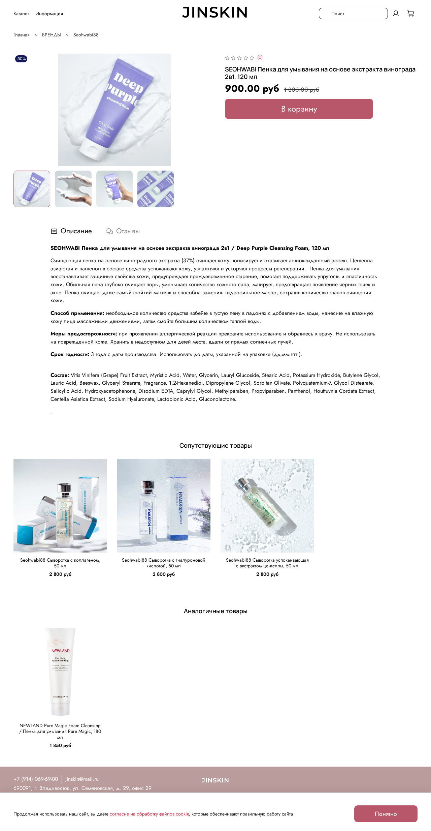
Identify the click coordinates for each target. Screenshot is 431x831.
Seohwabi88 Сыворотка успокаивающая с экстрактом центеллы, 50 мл (267, 562)
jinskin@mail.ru (82, 779)
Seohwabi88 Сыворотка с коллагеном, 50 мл (60, 562)
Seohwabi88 (86, 34)
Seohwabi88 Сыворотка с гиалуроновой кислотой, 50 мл (163, 562)
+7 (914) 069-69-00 (35, 779)
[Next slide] (206, 109)
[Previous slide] (23, 109)
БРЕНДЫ (51, 34)
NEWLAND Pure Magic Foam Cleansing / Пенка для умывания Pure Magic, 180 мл (60, 731)
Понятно (386, 813)
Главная (21, 34)
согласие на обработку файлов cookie (149, 813)
